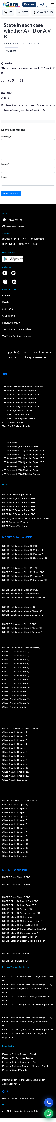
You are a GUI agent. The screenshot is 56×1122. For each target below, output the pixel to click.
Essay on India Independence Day (19, 1062)
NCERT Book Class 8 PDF (15, 961)
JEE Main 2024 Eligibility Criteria (18, 418)
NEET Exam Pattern (39, 518)
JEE (5, 374)
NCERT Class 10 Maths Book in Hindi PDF (23, 921)
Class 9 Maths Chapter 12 (15, 776)
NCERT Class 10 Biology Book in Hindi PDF (24, 941)
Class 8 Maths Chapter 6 (14, 824)
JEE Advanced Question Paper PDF (20, 446)
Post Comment (11, 193)
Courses (7, 309)
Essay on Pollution (11, 1066)
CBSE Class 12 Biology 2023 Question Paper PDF (27, 1004)
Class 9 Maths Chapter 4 (14, 744)
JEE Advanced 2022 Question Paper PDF (23, 454)
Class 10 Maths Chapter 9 (15, 683)
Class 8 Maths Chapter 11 (15, 844)
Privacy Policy (11, 322)
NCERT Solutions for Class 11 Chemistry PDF (25, 580)
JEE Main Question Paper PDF (28, 387)
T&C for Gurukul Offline (16, 329)
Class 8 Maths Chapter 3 (14, 812)
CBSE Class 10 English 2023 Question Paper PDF (27, 1029)
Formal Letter (24, 1080)
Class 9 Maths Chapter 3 (14, 740)
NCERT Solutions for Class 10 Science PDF (24, 598)
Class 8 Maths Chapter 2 (14, 808)
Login (42, 4)
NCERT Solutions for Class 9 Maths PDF (22, 611)
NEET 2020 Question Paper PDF (18, 510)
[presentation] (12, 80)
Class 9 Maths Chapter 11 (15, 772)
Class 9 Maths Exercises (14, 780)
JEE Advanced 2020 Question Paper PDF (23, 462)
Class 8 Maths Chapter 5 (14, 820)
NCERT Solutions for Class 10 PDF (19, 590)
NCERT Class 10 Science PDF (17, 909)
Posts (5, 302)
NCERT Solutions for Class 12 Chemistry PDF (25, 558)
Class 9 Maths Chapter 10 (15, 768)
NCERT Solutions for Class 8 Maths (20, 800)
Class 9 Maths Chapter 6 (14, 752)
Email (4, 176)
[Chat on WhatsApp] (48, 1113)
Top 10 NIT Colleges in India (16, 426)
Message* (6, 136)
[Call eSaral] (48, 1102)
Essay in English (10, 1054)
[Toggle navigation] (51, 4)
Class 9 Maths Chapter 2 (14, 736)
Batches (29, 4)
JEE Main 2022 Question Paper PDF (20, 394)
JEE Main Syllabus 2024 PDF (16, 410)
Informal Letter (9, 1080)
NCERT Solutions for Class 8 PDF (19, 624)
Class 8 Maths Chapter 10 (15, 840)
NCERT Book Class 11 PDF (16, 884)
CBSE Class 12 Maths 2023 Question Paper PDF (26, 984)
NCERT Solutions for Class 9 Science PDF (23, 615)
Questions (8, 315)
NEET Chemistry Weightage (16, 522)
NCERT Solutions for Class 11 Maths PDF (23, 572)
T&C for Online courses (16, 336)
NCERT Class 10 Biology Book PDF (20, 937)
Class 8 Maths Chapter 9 (14, 836)
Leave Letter (38, 1080)
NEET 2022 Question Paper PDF (18, 502)
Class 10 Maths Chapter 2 (15, 655)
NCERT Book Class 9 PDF (15, 953)
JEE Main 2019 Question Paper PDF (20, 406)
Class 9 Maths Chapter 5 (14, 748)
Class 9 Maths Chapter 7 (14, 756)
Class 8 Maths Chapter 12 (15, 848)
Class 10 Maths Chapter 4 (15, 663)
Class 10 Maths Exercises (15, 707)
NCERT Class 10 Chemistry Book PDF (21, 933)
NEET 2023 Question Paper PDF (18, 498)
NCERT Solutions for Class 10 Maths (20, 648)
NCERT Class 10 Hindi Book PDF (19, 905)
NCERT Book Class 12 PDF (16, 877)
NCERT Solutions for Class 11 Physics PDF (24, 576)
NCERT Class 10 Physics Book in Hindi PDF (24, 929)
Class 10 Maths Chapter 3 (15, 659)
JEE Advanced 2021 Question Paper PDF (23, 458)
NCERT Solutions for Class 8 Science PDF (23, 632)
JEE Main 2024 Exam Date (15, 414)
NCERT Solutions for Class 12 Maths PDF (23, 550)
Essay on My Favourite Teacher (18, 1058)
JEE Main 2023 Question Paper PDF (20, 391)
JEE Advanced (9, 442)
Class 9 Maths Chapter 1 (14, 732)
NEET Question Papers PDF (16, 494)
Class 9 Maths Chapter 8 (14, 760)
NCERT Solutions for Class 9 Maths (20, 728)
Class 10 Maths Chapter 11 (15, 691)
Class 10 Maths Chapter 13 (15, 699)
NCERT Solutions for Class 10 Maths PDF (23, 594)
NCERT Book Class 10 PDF (16, 897)
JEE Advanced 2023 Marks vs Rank (20, 470)
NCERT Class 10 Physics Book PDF (20, 925)
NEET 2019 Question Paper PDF (18, 514)
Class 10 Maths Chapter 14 (15, 703)
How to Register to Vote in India (18, 1099)
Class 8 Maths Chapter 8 (14, 832)
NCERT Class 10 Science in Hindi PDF (21, 913)
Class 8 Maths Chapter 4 (14, 816)
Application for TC (11, 1084)
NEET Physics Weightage (15, 526)
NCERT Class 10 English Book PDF (20, 901)
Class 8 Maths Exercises (14, 856)
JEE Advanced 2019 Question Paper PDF (23, 466)
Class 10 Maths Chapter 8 (15, 679)
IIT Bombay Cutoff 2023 (14, 422)
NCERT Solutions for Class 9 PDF (19, 607)
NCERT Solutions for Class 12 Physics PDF (24, 554)
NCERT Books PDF (15, 869)
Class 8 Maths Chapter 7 (14, 828)
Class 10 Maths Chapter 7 (15, 675)
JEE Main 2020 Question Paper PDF (20, 402)
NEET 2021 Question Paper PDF (18, 506)
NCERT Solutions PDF (17, 537)
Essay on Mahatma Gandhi (35, 1066)
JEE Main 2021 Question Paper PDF (20, 398)
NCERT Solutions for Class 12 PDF (19, 546)
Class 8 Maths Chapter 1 (14, 804)
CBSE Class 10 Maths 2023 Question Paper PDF (26, 1017)
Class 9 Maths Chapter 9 (14, 764)
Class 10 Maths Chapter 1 (15, 652)
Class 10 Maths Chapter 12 (15, 695)
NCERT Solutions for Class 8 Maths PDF (22, 628)
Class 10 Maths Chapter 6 (15, 671)
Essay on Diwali (28, 1054)
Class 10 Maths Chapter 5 (15, 667)
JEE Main (7, 387)
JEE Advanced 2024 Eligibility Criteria (21, 474)
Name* (5, 163)
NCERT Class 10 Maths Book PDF (19, 917)
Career (6, 295)
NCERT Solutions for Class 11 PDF (19, 568)
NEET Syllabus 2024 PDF (15, 518)
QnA (5, 1091)
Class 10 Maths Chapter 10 (15, 687)
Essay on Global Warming (15, 1070)
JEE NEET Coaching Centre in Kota (20, 1111)
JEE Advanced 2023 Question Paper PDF (23, 450)
